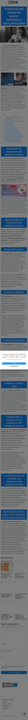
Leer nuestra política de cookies (14, 359)
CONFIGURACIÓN (14, 366)
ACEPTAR (14, 363)
